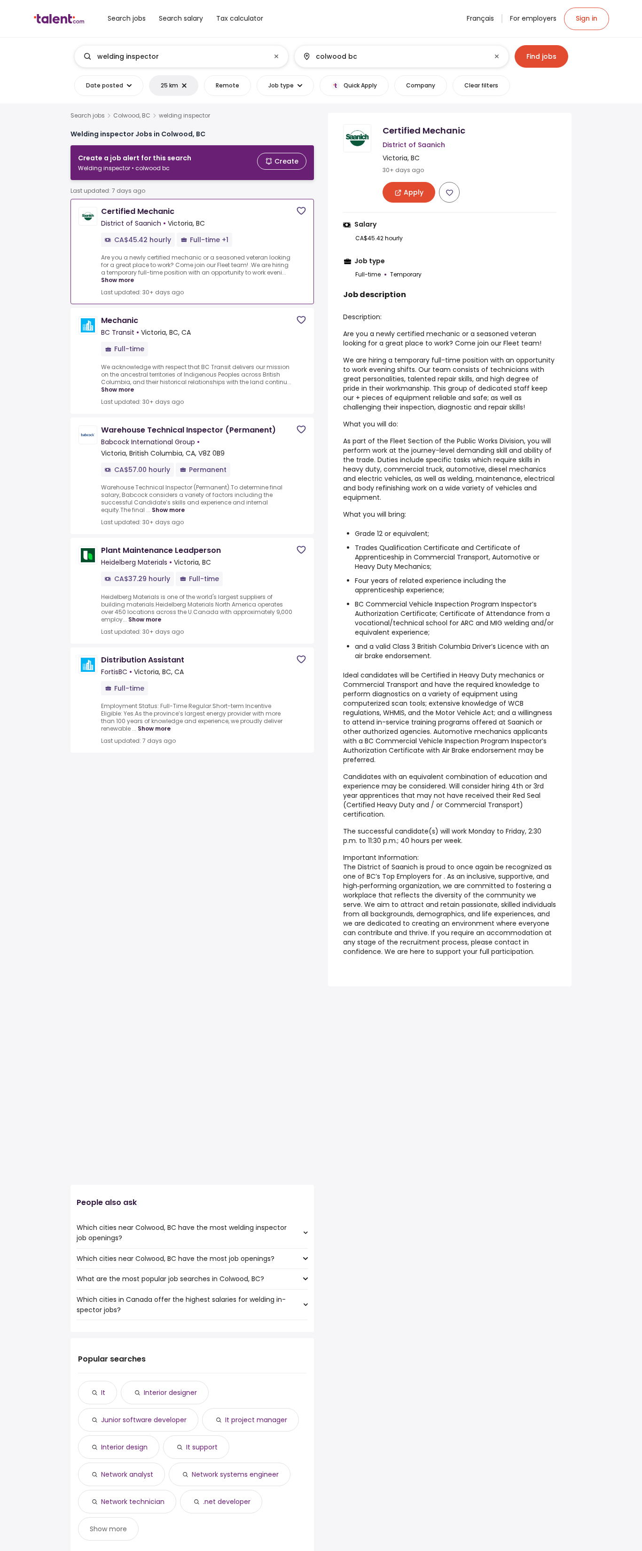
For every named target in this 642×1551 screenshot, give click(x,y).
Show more (117, 280)
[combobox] (181, 56)
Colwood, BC (131, 115)
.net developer (227, 1501)
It (103, 1392)
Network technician (132, 1501)
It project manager (256, 1420)
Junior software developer (144, 1420)
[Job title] (173, 56)
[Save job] (301, 211)
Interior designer (170, 1392)
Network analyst (127, 1474)
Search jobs (87, 115)
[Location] (393, 56)
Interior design (124, 1447)
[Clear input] (276, 56)
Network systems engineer (235, 1474)
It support (202, 1447)
